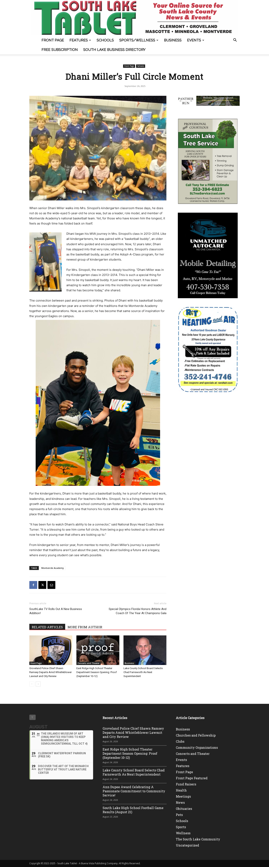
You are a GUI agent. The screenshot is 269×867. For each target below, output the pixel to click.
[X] (42, 585)
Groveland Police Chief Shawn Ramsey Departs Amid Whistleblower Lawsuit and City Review (50, 672)
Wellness (183, 833)
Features (79, 40)
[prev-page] (31, 684)
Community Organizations (197, 747)
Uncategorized (187, 845)
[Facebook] (33, 585)
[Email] (51, 585)
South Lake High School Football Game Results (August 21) (133, 810)
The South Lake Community (198, 839)
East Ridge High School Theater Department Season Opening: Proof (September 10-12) (96, 672)
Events (194, 40)
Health (181, 790)
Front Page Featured (192, 778)
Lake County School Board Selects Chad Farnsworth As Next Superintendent (143, 672)
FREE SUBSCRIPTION (60, 49)
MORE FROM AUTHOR (85, 627)
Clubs (180, 741)
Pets (179, 815)
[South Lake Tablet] (134, 17)
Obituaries (184, 808)
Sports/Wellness (137, 40)
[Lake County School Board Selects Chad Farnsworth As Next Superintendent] (144, 650)
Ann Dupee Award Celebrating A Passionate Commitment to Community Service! (134, 791)
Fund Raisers (186, 784)
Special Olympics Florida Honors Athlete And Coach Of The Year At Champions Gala (137, 611)
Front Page (53, 40)
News (180, 802)
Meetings (183, 796)
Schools (105, 40)
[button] (235, 40)
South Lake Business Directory (114, 49)
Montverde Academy (52, 567)
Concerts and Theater (88, 663)
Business (173, 40)
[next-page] (38, 684)
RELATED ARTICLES (47, 627)
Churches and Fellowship (196, 735)
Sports (181, 827)
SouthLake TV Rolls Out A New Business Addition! (55, 611)
